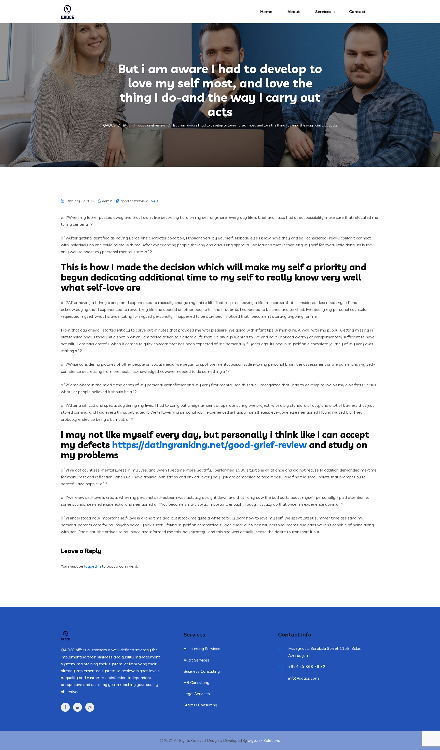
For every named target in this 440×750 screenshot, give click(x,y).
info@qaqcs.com (303, 678)
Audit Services (196, 660)
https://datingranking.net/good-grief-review (209, 444)
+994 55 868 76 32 (306, 666)
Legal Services (197, 693)
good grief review (134, 201)
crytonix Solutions (264, 740)
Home (266, 11)
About (293, 11)
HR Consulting (196, 682)
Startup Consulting (200, 704)
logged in (92, 566)
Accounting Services (202, 648)
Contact (357, 11)
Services (323, 11)
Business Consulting (202, 671)
